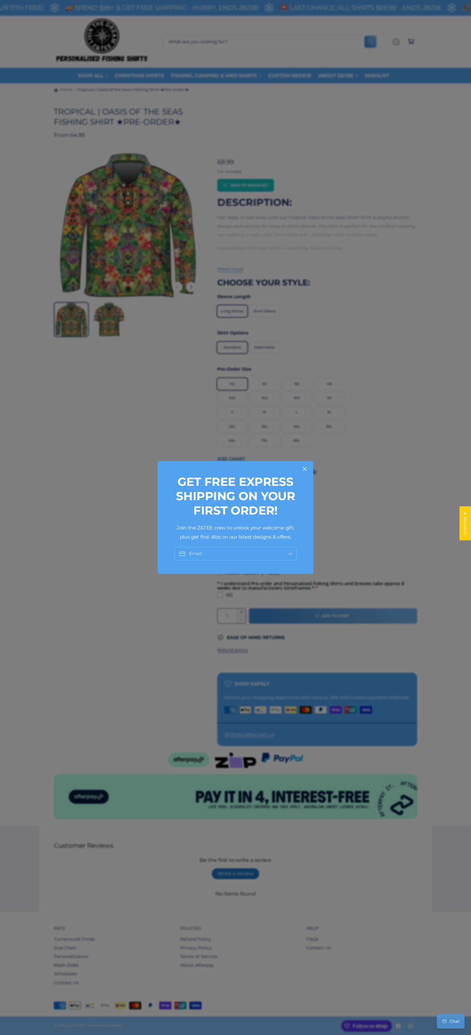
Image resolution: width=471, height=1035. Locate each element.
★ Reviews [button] (465, 523)
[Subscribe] (290, 554)
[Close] (304, 469)
